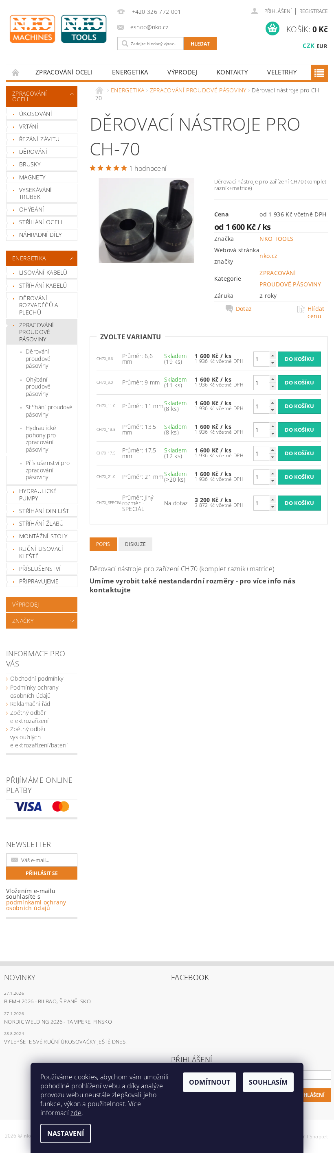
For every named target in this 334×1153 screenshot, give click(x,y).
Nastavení (65, 1133)
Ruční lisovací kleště (41, 552)
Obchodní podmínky (36, 678)
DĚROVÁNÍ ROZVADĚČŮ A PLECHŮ (38, 305)
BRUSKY (29, 164)
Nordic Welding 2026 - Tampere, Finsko (58, 1021)
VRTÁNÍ (28, 126)
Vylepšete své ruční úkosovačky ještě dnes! (65, 1041)
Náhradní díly (40, 234)
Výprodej (182, 72)
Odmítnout (209, 1082)
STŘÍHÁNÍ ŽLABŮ (41, 523)
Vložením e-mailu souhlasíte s (36, 899)
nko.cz (268, 256)
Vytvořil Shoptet (309, 1136)
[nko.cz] (58, 29)
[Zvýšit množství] (272, 355)
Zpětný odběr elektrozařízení (29, 717)
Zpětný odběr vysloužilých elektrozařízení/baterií (39, 737)
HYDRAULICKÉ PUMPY (38, 494)
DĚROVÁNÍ (33, 151)
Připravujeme (39, 581)
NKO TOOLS (276, 238)
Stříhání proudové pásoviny (49, 410)
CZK (309, 45)
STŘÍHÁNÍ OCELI (40, 222)
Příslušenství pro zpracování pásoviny (48, 470)
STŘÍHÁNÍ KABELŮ (43, 285)
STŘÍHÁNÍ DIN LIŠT (44, 511)
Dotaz (244, 308)
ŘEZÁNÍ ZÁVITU (39, 139)
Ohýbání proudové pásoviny (38, 386)
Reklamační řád (30, 704)
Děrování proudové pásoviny (38, 358)
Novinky (19, 977)
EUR (321, 46)
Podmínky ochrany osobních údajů (34, 691)
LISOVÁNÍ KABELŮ (43, 272)
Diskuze (135, 544)
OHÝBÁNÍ (31, 209)
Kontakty (232, 72)
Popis (103, 544)
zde (75, 1112)
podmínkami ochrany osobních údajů (36, 905)
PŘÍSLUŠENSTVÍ (40, 568)
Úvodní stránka (16, 72)
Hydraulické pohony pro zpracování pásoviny (41, 438)
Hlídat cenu (316, 312)
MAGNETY (32, 177)
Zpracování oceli (63, 72)
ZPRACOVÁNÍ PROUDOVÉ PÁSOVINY (36, 332)
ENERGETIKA (130, 72)
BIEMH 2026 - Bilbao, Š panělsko (47, 1001)
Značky (22, 621)
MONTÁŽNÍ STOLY (43, 536)
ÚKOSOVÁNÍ (35, 114)
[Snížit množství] (272, 363)
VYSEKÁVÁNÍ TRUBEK (35, 193)
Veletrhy (282, 72)
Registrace (313, 11)
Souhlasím (268, 1082)
